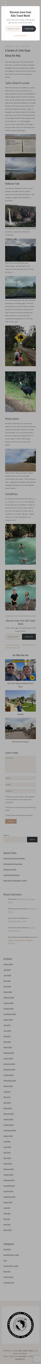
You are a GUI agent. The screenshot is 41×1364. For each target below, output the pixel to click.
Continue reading (20, 35)
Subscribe (29, 29)
